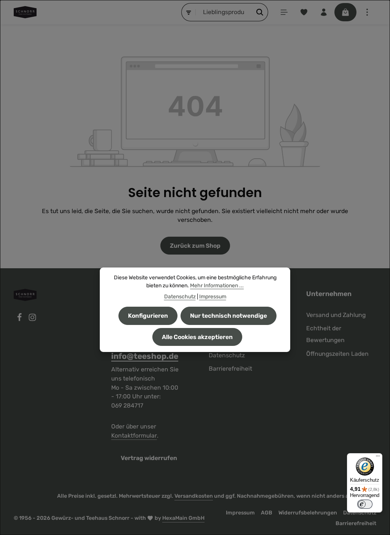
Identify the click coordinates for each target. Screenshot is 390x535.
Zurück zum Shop (195, 245)
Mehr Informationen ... (217, 285)
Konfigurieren (148, 315)
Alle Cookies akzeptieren (197, 337)
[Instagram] (32, 319)
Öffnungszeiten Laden (337, 353)
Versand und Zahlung (336, 314)
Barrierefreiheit (230, 368)
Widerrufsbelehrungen (307, 513)
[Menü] (284, 12)
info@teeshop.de (144, 356)
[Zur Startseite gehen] (25, 12)
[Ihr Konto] (324, 12)
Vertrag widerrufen (149, 458)
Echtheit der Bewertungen (325, 334)
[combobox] (224, 12)
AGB (266, 513)
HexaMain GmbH (183, 518)
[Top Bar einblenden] (367, 12)
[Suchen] (260, 12)
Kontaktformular (134, 435)
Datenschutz (227, 355)
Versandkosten (193, 496)
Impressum (240, 513)
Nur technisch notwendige (228, 315)
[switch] (364, 504)
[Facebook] (20, 319)
